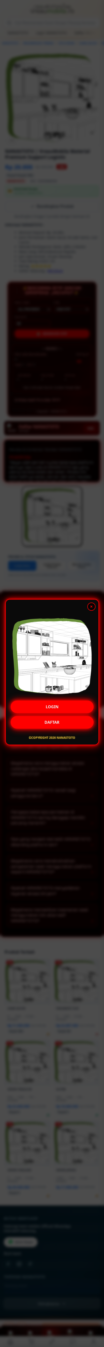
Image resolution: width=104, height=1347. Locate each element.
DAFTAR (52, 723)
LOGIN (52, 708)
